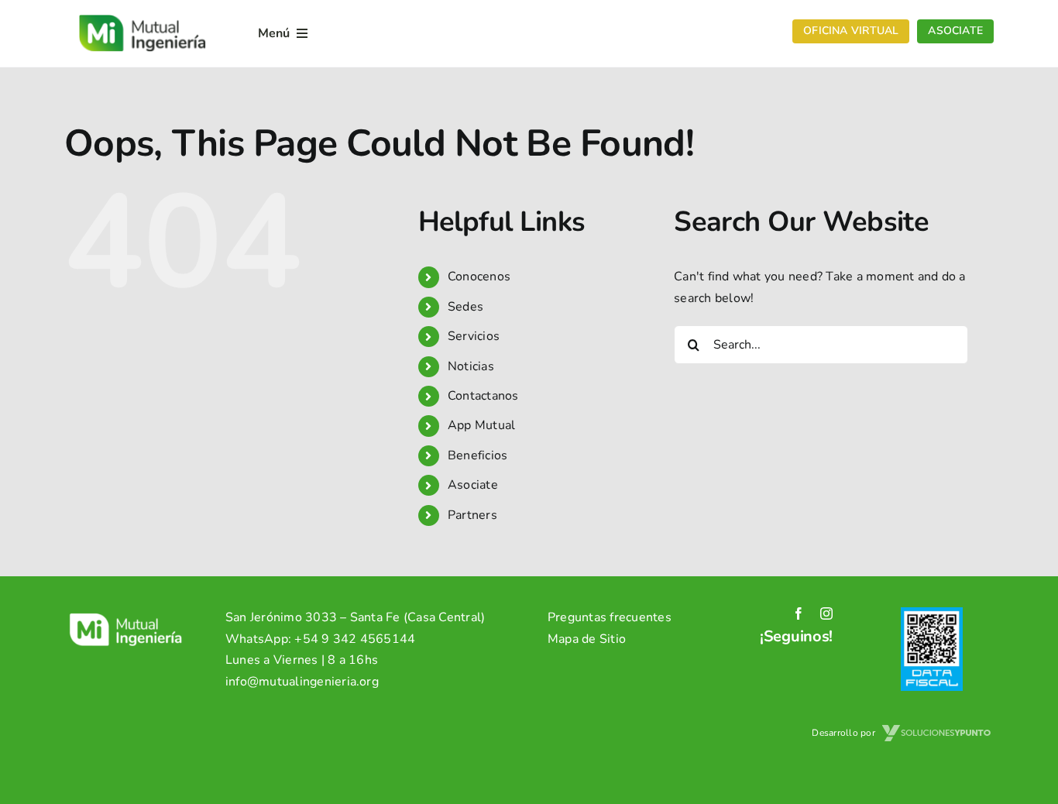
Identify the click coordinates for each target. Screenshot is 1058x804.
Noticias (471, 366)
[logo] (142, 13)
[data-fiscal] (932, 613)
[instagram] (826, 613)
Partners (472, 515)
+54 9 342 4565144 (354, 639)
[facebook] (798, 613)
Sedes (465, 306)
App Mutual (481, 425)
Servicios (474, 336)
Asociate (473, 484)
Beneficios (477, 455)
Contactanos (483, 395)
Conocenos (479, 276)
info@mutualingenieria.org (302, 681)
